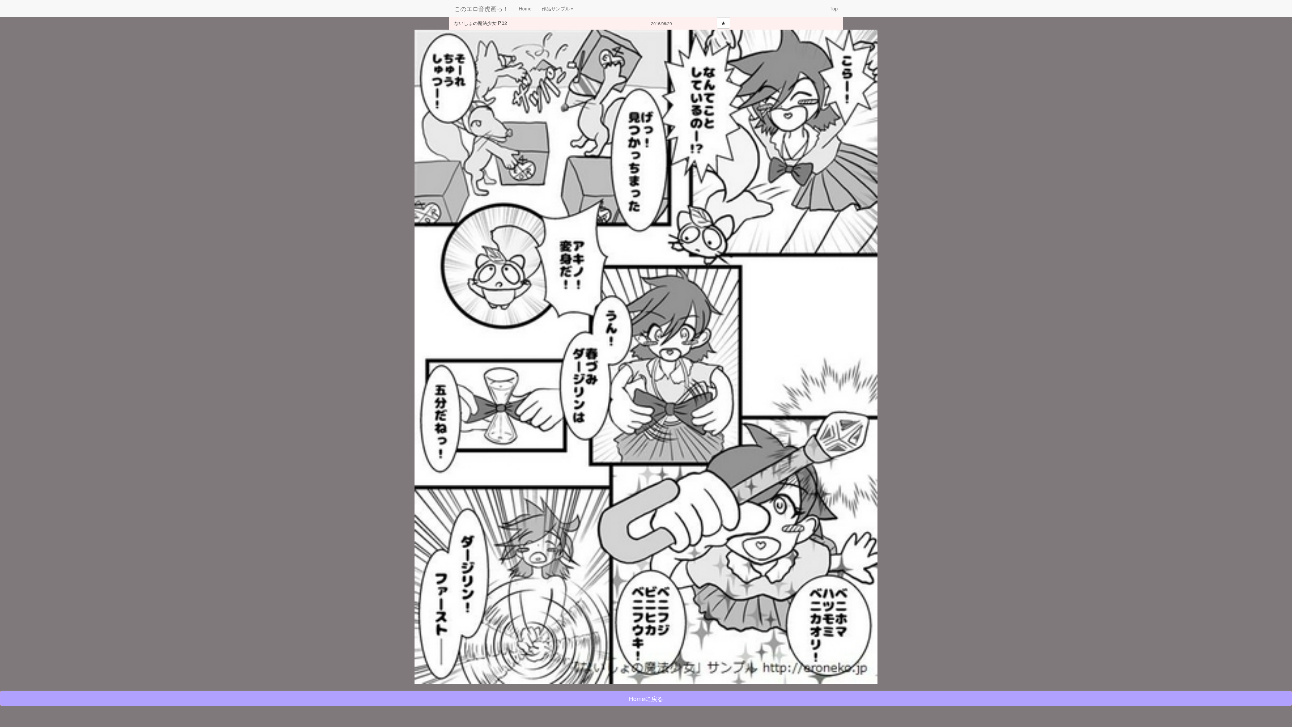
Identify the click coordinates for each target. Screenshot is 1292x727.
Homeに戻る (646, 698)
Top (834, 8)
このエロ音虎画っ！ (481, 8)
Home (525, 8)
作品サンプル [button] (556, 8)
